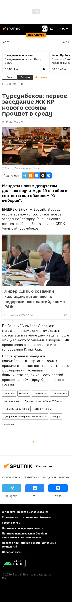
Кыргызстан (40, 393)
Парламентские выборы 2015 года (43, 401)
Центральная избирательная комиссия (25, 416)
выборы (55, 416)
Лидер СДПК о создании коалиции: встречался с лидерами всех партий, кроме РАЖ (34, 298)
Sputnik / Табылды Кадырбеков (22, 168)
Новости (24, 393)
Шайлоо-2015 (59, 393)
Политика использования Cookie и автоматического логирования (24, 535)
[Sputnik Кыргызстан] (12, 30)
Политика (9, 393)
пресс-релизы (11, 522)
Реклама (45, 517)
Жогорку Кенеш (42, 408)
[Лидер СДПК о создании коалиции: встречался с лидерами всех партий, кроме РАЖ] (36, 260)
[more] (65, 315)
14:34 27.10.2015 (12, 121)
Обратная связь (12, 552)
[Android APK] (14, 563)
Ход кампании (12, 401)
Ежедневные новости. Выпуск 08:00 (24, 61)
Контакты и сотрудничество (20, 517)
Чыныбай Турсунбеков (16, 408)
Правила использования (32, 512)
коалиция (9, 424)
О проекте (8, 512)
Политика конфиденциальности (22, 528)
